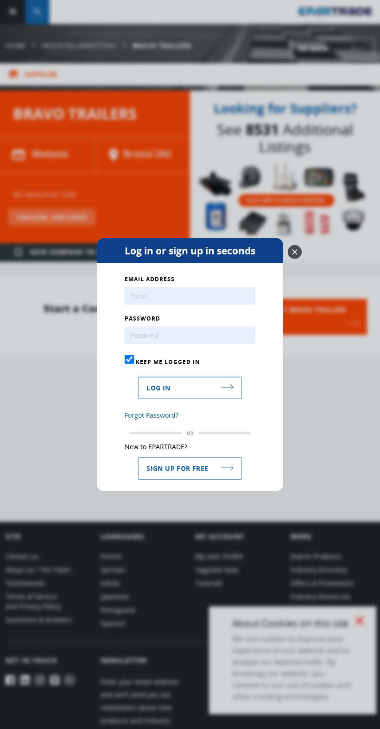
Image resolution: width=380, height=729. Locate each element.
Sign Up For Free (177, 467)
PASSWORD (142, 318)
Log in (158, 387)
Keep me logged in (167, 361)
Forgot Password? (151, 414)
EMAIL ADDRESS (150, 279)
